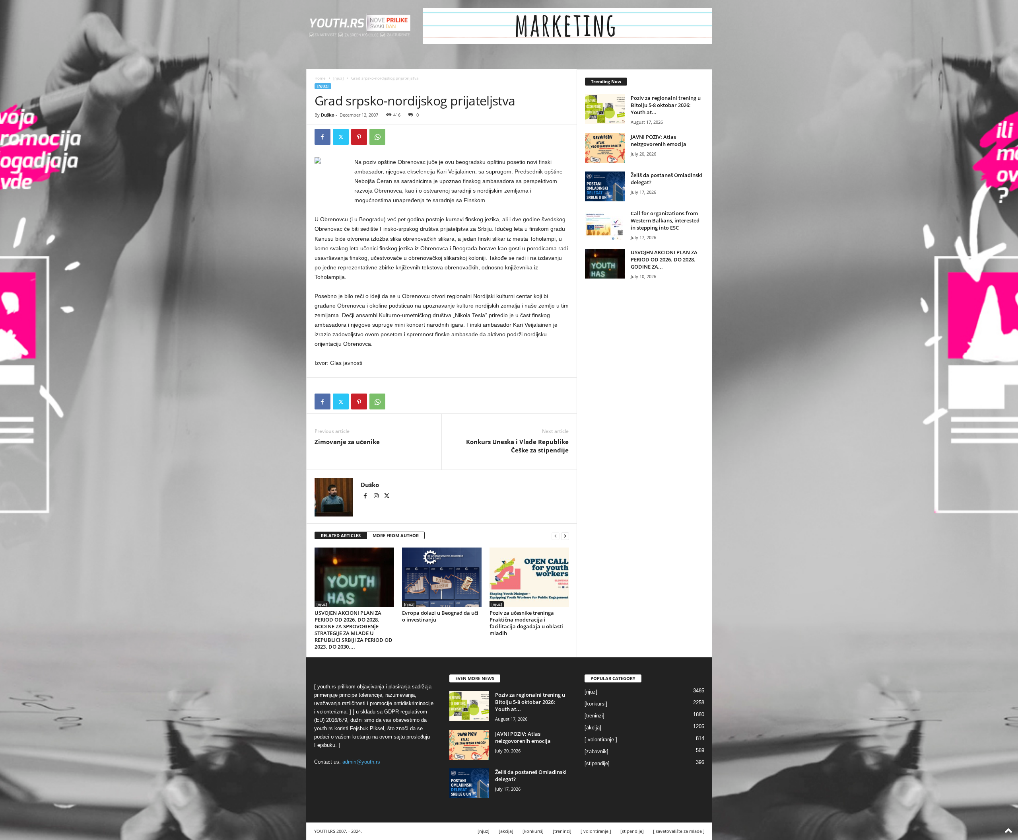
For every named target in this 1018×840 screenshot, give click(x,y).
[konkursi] (596, 704)
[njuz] (338, 78)
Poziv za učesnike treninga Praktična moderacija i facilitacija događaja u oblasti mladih (526, 623)
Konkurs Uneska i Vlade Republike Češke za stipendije (517, 446)
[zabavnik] (596, 751)
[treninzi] (594, 716)
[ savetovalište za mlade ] (679, 831)
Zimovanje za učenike (347, 442)
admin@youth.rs (361, 762)
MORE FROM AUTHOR (396, 535)
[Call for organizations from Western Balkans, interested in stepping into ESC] (605, 225)
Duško (327, 115)
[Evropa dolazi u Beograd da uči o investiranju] (442, 577)
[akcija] (593, 728)
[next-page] (565, 536)
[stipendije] (597, 763)
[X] (341, 137)
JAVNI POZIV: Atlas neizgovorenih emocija (658, 140)
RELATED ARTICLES (341, 535)
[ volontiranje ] (601, 740)
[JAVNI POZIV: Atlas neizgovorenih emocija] (605, 148)
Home (320, 78)
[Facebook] (322, 137)
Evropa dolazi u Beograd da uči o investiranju (440, 616)
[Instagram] (376, 496)
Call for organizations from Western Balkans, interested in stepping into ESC (665, 220)
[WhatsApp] (377, 137)
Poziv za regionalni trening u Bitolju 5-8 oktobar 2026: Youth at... (666, 105)
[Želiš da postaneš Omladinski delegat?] (605, 186)
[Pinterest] (359, 137)
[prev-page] (556, 536)
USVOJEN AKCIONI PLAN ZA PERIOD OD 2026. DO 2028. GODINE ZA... (664, 259)
